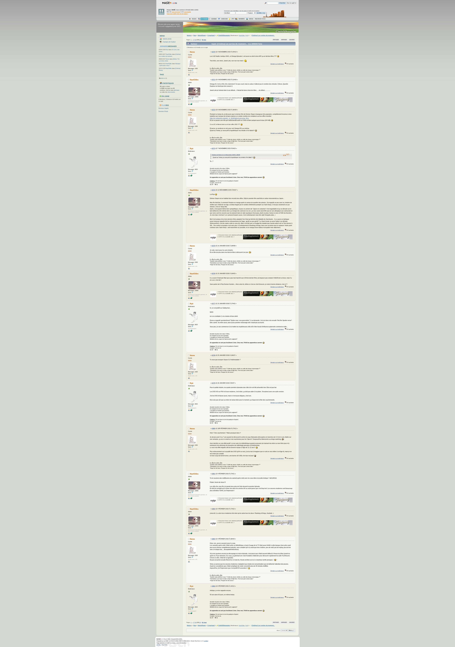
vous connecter (176, 11)
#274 (213, 190)
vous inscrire (187, 11)
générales (176, 90)
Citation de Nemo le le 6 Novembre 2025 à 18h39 (226, 154)
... (192, 39)
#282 (213, 509)
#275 (213, 246)
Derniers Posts (163, 111)
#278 (213, 355)
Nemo (167, 59)
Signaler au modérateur (277, 64)
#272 (213, 110)
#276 (213, 273)
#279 (213, 383)
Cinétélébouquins (287, 31)
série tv (163, 78)
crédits (206, 641)
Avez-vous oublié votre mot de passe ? (177, 13)
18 (195, 39)
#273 (213, 148)
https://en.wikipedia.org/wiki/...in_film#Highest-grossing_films (229, 118)
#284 (213, 586)
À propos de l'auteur (169, 42)
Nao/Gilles (169, 54)
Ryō (167, 49)
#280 (213, 428)
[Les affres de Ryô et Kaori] (191, 176)
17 (194, 39)
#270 (213, 52)
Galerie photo (167, 39)
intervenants (171, 92)
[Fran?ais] (173, 3)
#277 (213, 303)
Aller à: (278, 630)
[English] (176, 3)
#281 (213, 474)
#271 (213, 79)
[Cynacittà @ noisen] (191, 104)
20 (200, 39)
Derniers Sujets (163, 108)
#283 (213, 539)
